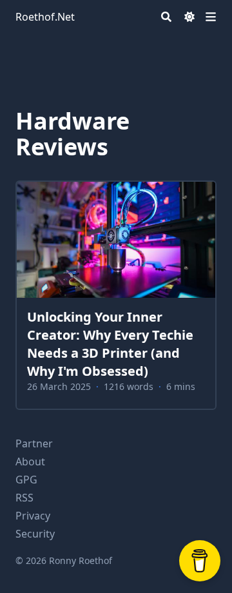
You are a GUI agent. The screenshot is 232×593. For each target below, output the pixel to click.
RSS (24, 498)
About (30, 461)
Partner (34, 443)
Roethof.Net (45, 17)
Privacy (32, 516)
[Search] (166, 17)
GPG (26, 479)
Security (35, 534)
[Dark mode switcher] (189, 17)
